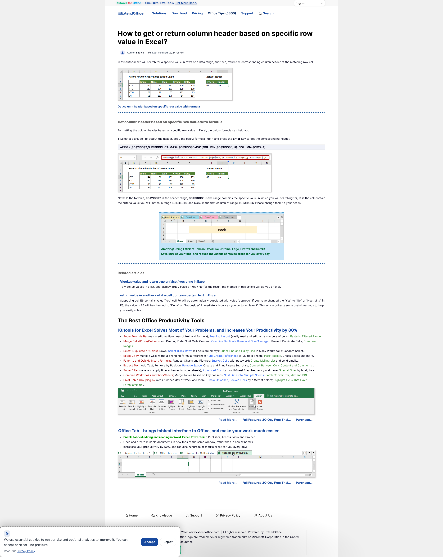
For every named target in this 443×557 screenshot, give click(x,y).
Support (247, 13)
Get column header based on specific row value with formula (159, 106)
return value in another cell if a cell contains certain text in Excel (168, 295)
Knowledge (164, 515)
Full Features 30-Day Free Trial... (266, 419)
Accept (149, 542)
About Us (265, 515)
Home (133, 515)
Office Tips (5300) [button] (222, 13)
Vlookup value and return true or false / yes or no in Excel (163, 281)
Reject (168, 542)
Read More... (228, 419)
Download (179, 13)
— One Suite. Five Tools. (157, 3)
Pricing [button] (197, 13)
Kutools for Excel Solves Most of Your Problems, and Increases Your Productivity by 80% (208, 330)
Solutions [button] (159, 13)
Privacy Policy (230, 515)
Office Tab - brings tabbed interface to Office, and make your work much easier (198, 430)
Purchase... (304, 419)
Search (268, 13)
